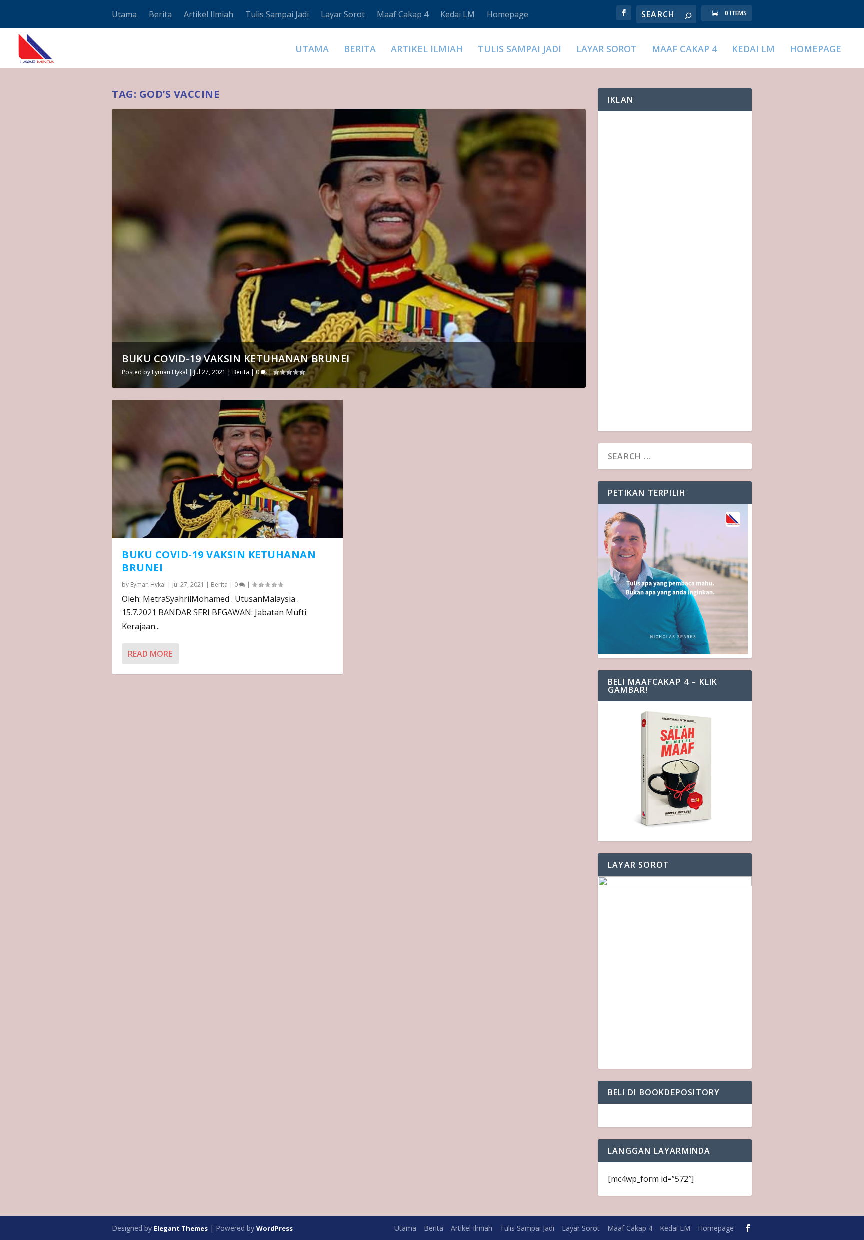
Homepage (507, 14)
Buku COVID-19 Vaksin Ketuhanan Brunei (236, 358)
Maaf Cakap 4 (402, 14)
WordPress (274, 1228)
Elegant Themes (181, 1228)
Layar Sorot (343, 14)
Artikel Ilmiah (209, 14)
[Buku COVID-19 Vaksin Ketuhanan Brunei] (227, 469)
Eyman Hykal (170, 372)
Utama (124, 14)
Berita (160, 14)
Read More (150, 653)
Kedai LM (457, 14)
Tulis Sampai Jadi (277, 14)
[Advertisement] (675, 271)
